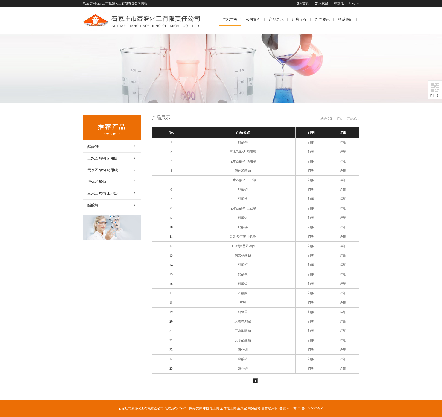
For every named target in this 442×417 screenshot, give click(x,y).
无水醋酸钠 (243, 340)
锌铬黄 (243, 312)
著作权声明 (270, 408)
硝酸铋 (243, 227)
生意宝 (242, 408)
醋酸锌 (93, 147)
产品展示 (276, 19)
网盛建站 (254, 408)
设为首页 (302, 3)
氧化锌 (243, 349)
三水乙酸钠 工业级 (102, 193)
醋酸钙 (243, 265)
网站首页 (230, 19)
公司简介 (253, 19)
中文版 (339, 3)
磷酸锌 (243, 359)
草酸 (243, 302)
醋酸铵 (243, 199)
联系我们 (345, 19)
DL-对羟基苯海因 (242, 246)
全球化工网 (228, 408)
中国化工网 (211, 408)
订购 (311, 142)
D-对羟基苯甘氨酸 (243, 236)
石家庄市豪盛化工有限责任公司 (118, 3)
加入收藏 (321, 3)
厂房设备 (299, 19)
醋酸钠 (243, 218)
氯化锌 (243, 368)
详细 (343, 142)
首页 (340, 118)
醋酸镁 (243, 274)
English (354, 3)
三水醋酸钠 (243, 331)
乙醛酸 (243, 293)
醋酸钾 (93, 205)
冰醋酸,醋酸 (242, 321)
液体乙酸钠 (96, 182)
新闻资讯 (322, 19)
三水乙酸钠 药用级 (102, 158)
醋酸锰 (243, 284)
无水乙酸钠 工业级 (243, 208)
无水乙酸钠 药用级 (102, 170)
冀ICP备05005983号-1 (308, 408)
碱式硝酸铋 (243, 255)
